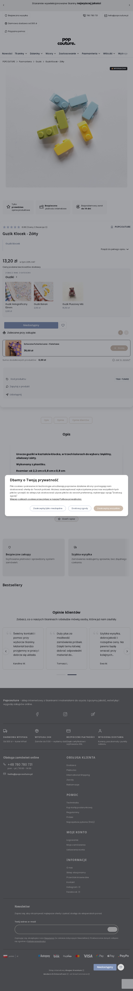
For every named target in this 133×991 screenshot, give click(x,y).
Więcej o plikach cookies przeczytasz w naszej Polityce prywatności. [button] (46, 499)
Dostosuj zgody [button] (80, 508)
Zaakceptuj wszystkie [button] (108, 508)
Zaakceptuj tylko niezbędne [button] (47, 508)
